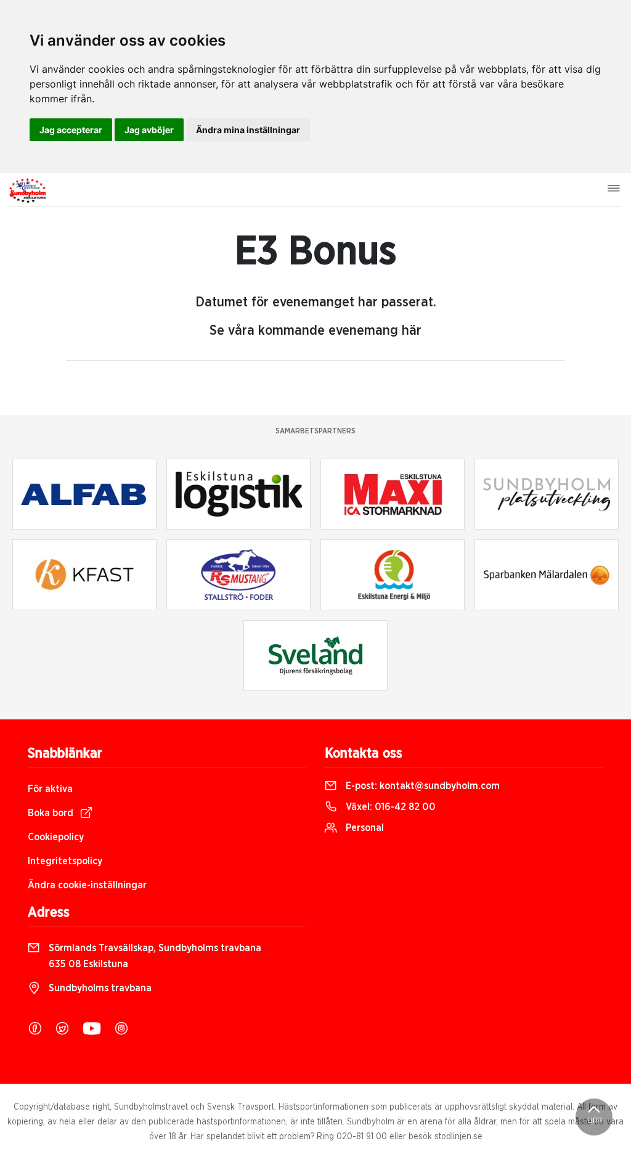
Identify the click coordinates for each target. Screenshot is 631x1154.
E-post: (421, 786)
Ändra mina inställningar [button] (248, 130)
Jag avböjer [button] (149, 130)
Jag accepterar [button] (70, 130)
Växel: (389, 807)
